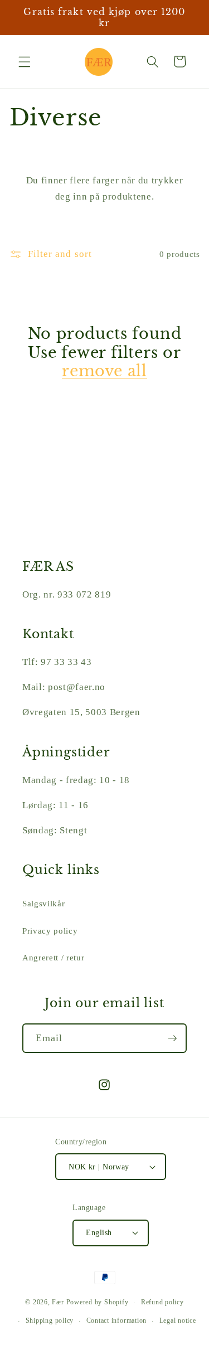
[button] (24, 61)
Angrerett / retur (53, 957)
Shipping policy (50, 1320)
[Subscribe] (172, 1038)
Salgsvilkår (43, 903)
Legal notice (177, 1320)
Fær (58, 1303)
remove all (104, 371)
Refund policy (162, 1302)
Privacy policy (49, 930)
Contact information (116, 1320)
